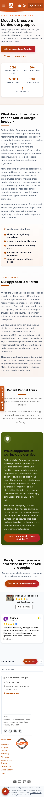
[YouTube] (15, 731)
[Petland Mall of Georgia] (11, 6)
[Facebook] (20, 731)
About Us (5, 757)
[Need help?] (5, 791)
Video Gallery (7, 770)
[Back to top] (41, 661)
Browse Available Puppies (19, 49)
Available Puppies (5, 746)
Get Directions (12, 693)
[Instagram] (10, 731)
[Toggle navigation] (4, 5)
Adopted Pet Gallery (6, 761)
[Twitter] (5, 731)
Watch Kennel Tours (16, 56)
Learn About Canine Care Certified (22, 538)
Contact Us (6, 766)
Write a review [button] (24, 607)
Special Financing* (5, 752)
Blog (3, 773)
